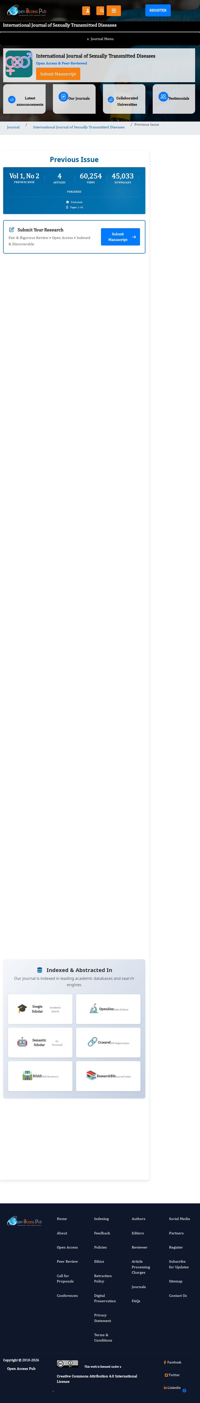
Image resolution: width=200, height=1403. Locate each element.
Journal (13, 127)
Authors (138, 1218)
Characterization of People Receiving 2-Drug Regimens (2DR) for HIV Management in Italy (175, 533)
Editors (138, 1233)
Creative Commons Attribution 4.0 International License (97, 1379)
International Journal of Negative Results (172, 950)
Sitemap (175, 1281)
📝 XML (98, 435)
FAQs (136, 1301)
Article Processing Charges (141, 1267)
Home (62, 1218)
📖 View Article (30, 434)
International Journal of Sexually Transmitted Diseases (79, 127)
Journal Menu (100, 38)
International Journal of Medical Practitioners (172, 1123)
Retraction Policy (103, 1278)
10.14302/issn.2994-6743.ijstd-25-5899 (64, 897)
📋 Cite (127, 434)
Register (158, 10)
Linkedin (174, 1388)
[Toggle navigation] (114, 10)
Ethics (99, 1261)
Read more (113, 356)
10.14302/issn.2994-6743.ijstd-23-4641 (64, 375)
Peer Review (67, 1261)
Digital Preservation (105, 1298)
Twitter (174, 1375)
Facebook (174, 1362)
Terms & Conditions (103, 1337)
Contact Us (178, 1295)
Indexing (101, 1218)
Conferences (67, 1295)
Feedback (102, 1233)
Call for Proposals (65, 1278)
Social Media (179, 1218)
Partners (176, 1233)
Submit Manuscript (58, 73)
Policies (100, 1247)
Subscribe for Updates (179, 1264)
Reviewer (140, 1247)
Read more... (173, 345)
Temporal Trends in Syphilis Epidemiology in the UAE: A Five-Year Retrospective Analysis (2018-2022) (173, 750)
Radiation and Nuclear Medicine (173, 1037)
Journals (139, 1286)
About (62, 1233)
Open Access (67, 1247)
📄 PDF (69, 435)
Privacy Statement (102, 1318)
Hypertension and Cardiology (172, 858)
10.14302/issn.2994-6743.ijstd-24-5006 (64, 724)
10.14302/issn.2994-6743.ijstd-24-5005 (64, 546)
